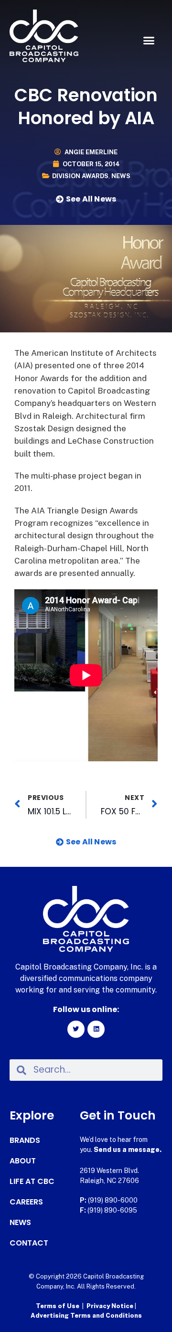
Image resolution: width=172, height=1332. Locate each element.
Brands (25, 1140)
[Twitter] (76, 1029)
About (23, 1161)
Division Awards (80, 176)
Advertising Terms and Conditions (86, 1315)
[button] (149, 41)
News (120, 176)
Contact (29, 1243)
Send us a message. (127, 1149)
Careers (26, 1202)
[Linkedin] (96, 1029)
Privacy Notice (110, 1306)
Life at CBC (32, 1181)
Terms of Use (57, 1306)
